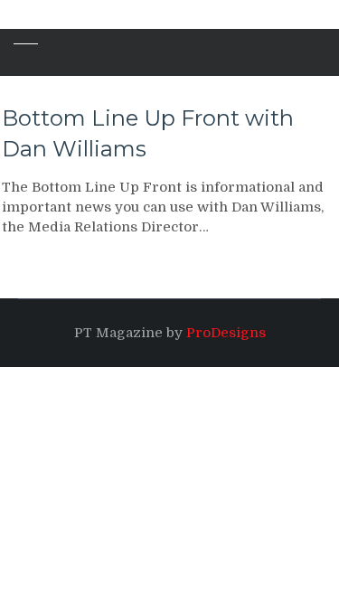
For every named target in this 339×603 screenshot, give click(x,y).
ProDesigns (226, 333)
